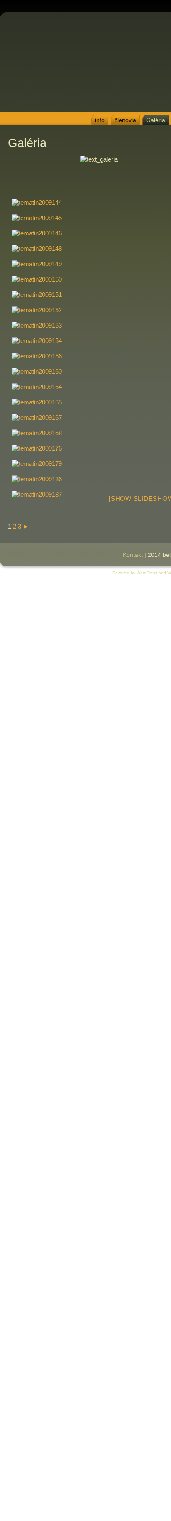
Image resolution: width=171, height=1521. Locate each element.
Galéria (155, 120)
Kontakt (133, 554)
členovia (125, 120)
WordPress (147, 573)
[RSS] (6, 552)
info (100, 120)
